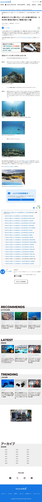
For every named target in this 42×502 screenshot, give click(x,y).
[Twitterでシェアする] (36, 208)
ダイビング (2, 5)
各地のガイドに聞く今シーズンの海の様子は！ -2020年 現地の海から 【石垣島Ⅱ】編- (20, 254)
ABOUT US (3, 493)
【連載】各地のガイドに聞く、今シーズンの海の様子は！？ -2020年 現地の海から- (19, 212)
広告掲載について (28, 493)
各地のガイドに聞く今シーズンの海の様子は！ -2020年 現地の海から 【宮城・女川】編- (20, 218)
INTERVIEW (37, 389)
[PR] (20, 421)
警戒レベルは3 (25, 160)
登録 (21, 199)
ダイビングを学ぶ (39, 5)
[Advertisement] (21, 293)
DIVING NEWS (3, 389)
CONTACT (21, 493)
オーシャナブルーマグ (10, 5)
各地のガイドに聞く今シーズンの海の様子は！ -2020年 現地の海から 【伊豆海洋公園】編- (21, 242)
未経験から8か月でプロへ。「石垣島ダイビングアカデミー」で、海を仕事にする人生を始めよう (21, 360)
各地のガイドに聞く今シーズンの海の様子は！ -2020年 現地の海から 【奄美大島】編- (19, 225)
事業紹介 (15, 493)
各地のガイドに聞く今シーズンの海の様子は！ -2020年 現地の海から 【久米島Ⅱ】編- (20, 256)
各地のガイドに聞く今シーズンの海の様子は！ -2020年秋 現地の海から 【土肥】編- (20, 263)
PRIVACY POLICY (37, 493)
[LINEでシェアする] (39, 208)
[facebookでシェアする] (34, 208)
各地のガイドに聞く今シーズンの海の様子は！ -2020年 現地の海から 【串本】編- (19, 237)
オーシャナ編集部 (7, 27)
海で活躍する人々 (34, 5)
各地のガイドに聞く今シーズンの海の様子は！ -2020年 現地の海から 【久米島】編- (19, 220)
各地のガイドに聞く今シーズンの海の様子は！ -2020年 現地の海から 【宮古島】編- (19, 215)
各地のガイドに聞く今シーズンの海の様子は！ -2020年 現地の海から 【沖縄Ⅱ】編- (20, 246)
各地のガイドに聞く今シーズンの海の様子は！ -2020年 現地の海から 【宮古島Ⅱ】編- (19, 232)
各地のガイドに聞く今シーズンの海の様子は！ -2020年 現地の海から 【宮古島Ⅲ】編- (20, 249)
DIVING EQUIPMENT (18, 389)
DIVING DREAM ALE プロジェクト (16, 186)
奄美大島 (12, 23)
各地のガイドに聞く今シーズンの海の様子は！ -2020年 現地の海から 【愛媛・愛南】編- (20, 239)
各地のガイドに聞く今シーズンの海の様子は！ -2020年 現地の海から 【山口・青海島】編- (20, 227)
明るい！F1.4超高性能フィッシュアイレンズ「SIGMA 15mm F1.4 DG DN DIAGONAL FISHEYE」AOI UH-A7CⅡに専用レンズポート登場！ (21, 395)
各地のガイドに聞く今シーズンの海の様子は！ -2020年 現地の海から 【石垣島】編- (20, 244)
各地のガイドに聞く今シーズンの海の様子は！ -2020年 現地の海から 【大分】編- (19, 230)
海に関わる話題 (28, 5)
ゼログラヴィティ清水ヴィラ (27, 37)
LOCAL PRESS (5, 23)
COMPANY (10, 493)
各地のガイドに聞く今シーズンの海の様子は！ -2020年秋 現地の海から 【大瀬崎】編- (20, 261)
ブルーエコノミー (21, 5)
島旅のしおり (32, 162)
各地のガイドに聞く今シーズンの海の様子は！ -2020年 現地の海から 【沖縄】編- (19, 234)
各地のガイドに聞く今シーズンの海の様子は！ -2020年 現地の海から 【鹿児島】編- (20, 251)
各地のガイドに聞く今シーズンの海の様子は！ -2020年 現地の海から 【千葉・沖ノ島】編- (20, 223)
